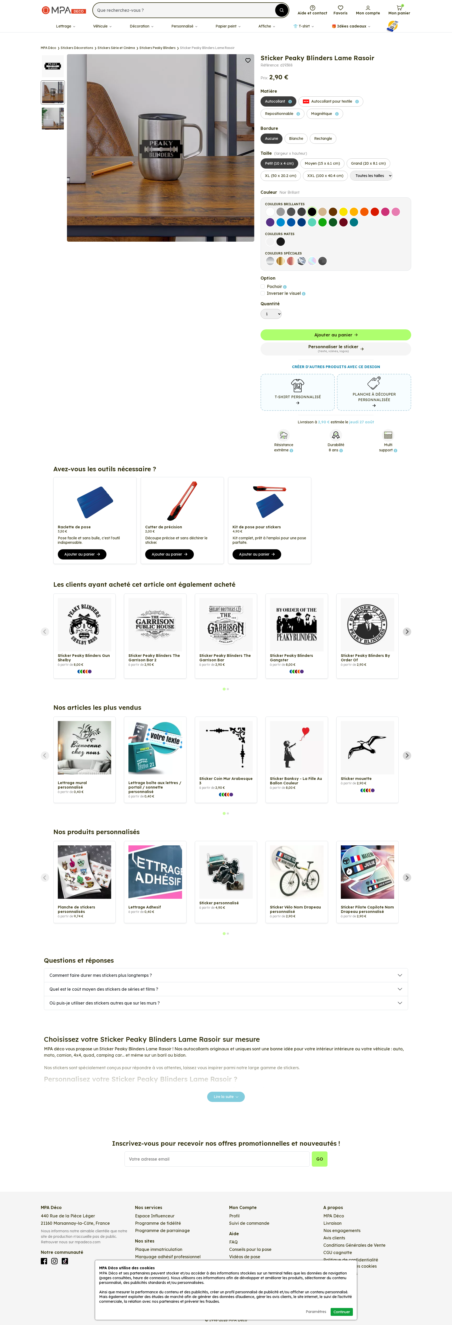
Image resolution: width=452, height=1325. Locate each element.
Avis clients (334, 1237)
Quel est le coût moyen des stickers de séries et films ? (103, 989)
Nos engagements (341, 1230)
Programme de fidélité (158, 1223)
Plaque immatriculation (158, 1249)
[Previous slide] (45, 632)
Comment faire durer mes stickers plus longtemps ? (100, 975)
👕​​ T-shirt (302, 26)
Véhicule (101, 26)
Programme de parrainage (162, 1230)
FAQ (233, 1242)
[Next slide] (407, 632)
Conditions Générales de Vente (354, 1245)
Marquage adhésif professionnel (168, 1256)
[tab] (224, 689)
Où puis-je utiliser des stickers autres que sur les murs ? (104, 1003)
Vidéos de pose (244, 1256)
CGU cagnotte (337, 1252)
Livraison (332, 1223)
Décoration (140, 26)
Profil (234, 1215)
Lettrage (64, 26)
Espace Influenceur (154, 1215)
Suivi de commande (249, 1223)
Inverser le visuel (284, 293)
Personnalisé (182, 26)
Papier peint (227, 26)
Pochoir (275, 286)
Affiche (265, 26)
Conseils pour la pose (250, 1249)
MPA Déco (333, 1215)
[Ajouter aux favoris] (248, 60)
